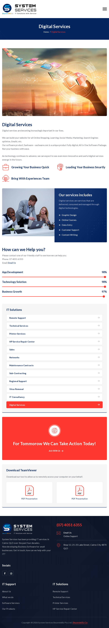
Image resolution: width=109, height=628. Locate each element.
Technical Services (18, 326)
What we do (7, 597)
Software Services (11, 603)
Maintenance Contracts (21, 365)
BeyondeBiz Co (79, 622)
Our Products (8, 609)
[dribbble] (11, 573)
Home (46, 32)
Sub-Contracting (17, 373)
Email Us (12, 263)
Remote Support (17, 318)
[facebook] (4, 573)
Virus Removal (16, 389)
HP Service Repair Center (22, 341)
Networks (14, 357)
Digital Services (17, 405)
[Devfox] (20, 9)
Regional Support (18, 381)
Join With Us (54, 450)
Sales (12, 349)
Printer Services (17, 333)
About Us (6, 591)
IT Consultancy (17, 397)
